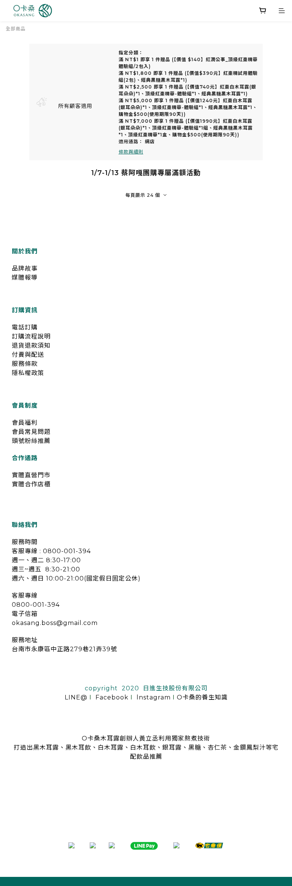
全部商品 (15, 29)
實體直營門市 (31, 475)
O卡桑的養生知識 (202, 697)
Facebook (112, 697)
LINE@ (76, 697)
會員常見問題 (31, 431)
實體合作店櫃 (31, 484)
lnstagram (153, 697)
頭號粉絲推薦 (31, 441)
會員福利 (25, 422)
